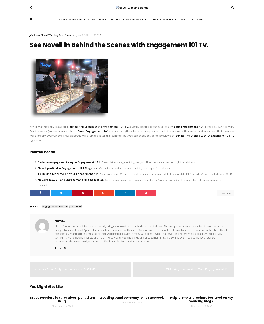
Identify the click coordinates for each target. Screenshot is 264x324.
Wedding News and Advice (127, 19)
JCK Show (35, 35)
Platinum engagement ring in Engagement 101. (69, 162)
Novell (60, 221)
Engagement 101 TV (55, 206)
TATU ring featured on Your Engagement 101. (68, 174)
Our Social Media (162, 19)
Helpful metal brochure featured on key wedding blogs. (201, 299)
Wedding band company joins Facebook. (132, 297)
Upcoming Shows (192, 19)
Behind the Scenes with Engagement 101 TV (98, 126)
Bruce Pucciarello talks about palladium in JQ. (62, 299)
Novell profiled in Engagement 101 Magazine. (68, 168)
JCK (71, 206)
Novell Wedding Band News (56, 35)
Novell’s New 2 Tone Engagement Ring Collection (71, 180)
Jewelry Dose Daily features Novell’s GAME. (65, 269)
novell (78, 206)
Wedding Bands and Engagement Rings (81, 19)
